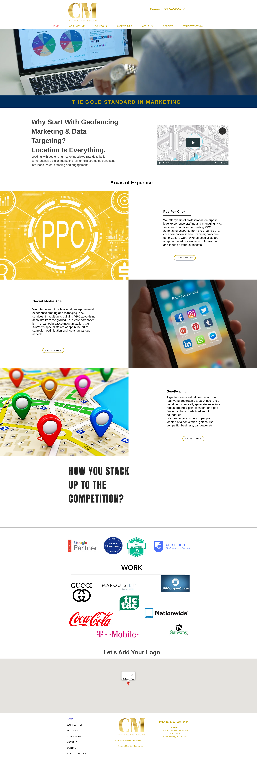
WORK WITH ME (74, 724)
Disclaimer (138, 746)
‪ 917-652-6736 (174, 9)
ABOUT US (72, 742)
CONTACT (72, 747)
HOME (70, 719)
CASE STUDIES (74, 736)
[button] (77, 25)
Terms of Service (125, 746)
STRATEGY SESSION (76, 753)
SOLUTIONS (72, 730)
